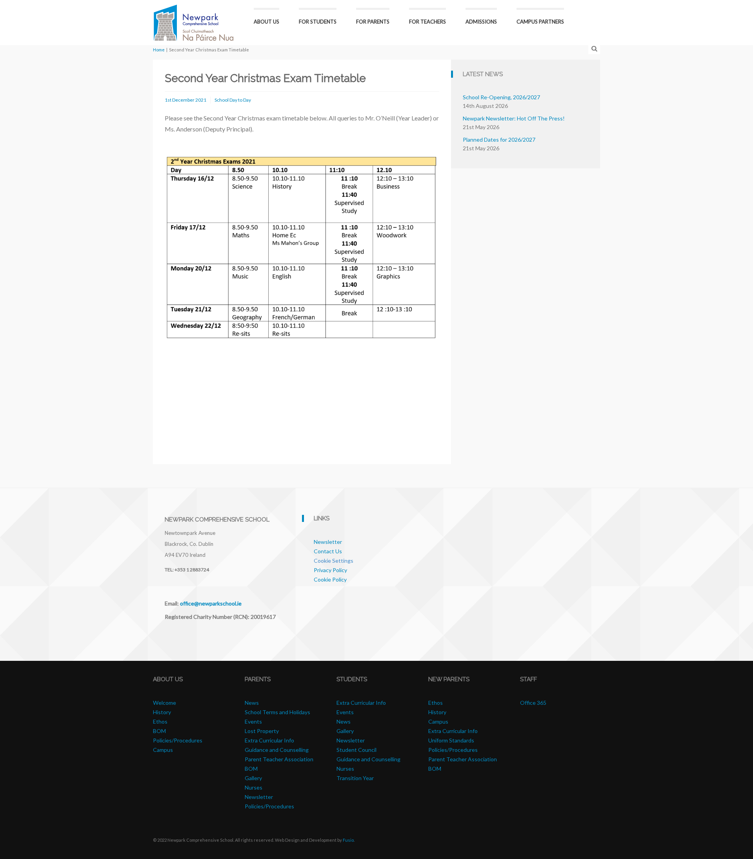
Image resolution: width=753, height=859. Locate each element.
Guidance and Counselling (277, 749)
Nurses (253, 787)
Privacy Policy (330, 570)
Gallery (253, 778)
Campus (163, 749)
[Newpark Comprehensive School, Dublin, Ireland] (193, 21)
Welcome (164, 702)
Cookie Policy (330, 579)
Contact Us (328, 551)
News (252, 702)
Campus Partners (540, 21)
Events (253, 721)
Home (159, 49)
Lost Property (262, 731)
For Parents (372, 21)
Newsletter (328, 541)
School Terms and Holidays (277, 712)
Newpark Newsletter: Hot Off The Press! (514, 118)
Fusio (348, 840)
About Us (266, 21)
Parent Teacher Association (279, 759)
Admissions (481, 21)
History (162, 712)
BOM (159, 731)
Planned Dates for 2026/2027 (499, 139)
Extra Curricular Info (269, 740)
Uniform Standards (451, 740)
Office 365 (533, 702)
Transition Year (355, 778)
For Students (317, 21)
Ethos (160, 721)
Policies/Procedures (177, 740)
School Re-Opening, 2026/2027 (501, 97)
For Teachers (427, 21)
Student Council (356, 749)
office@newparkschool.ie (211, 603)
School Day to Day (233, 100)
